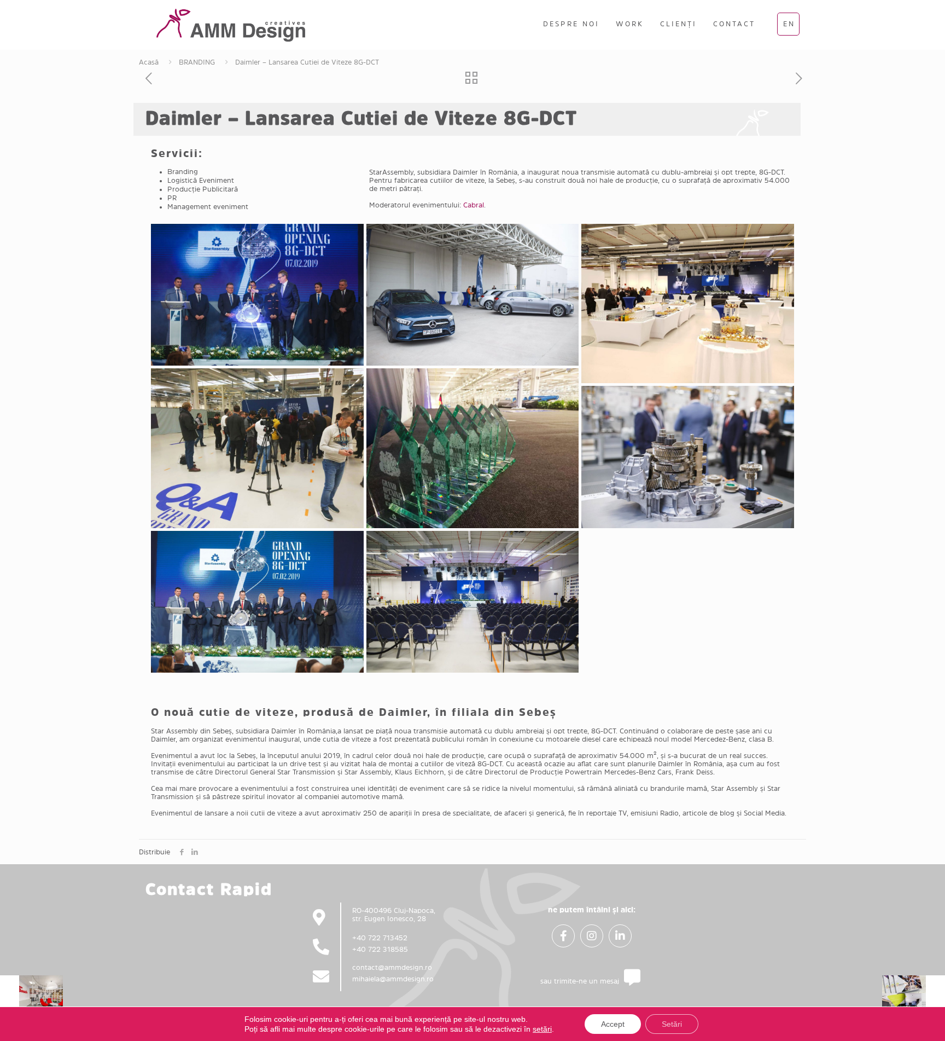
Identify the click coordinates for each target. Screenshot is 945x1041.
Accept (613, 1024)
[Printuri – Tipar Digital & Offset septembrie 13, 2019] (913, 997)
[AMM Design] (230, 24)
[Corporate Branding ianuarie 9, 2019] (31, 997)
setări (542, 1029)
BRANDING (197, 62)
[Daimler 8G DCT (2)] (472, 295)
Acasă (149, 62)
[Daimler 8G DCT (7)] (257, 602)
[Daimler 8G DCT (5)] (472, 448)
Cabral (473, 205)
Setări (672, 1024)
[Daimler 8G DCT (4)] (257, 448)
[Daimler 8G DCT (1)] (257, 295)
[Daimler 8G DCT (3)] (687, 303)
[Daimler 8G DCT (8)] (472, 602)
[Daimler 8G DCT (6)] (687, 457)
